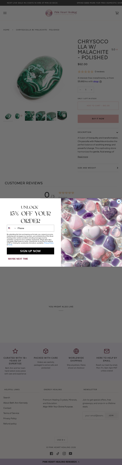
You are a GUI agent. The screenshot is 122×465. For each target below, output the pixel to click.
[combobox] (12, 228)
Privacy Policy (48, 243)
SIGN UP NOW (30, 251)
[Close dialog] (119, 201)
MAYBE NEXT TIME (18, 259)
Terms (10, 245)
